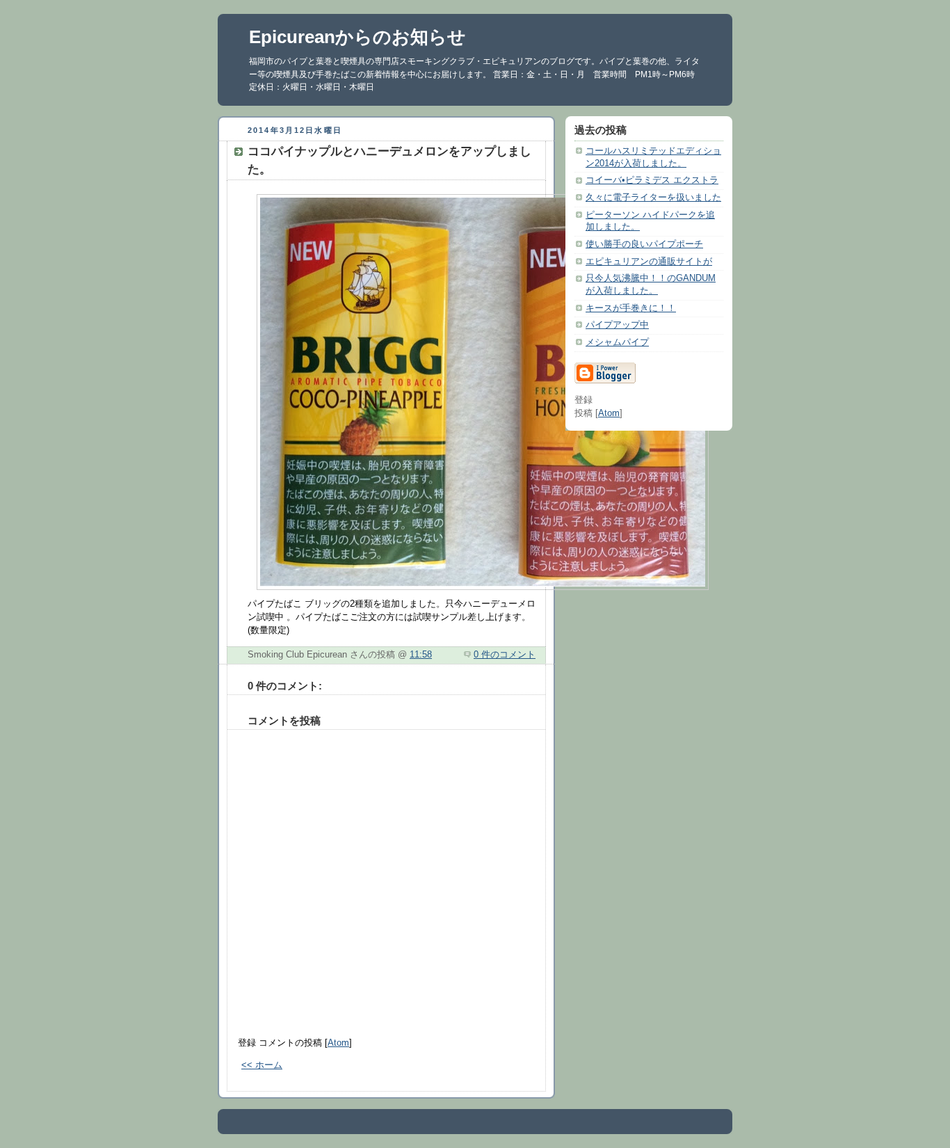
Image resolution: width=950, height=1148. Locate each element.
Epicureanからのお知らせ (357, 36)
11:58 (421, 655)
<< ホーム (261, 1065)
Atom (338, 1043)
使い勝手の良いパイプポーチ (644, 244)
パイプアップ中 (617, 325)
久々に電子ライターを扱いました (653, 197)
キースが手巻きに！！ (631, 308)
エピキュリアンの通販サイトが (649, 261)
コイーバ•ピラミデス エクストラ (652, 180)
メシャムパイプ (617, 342)
